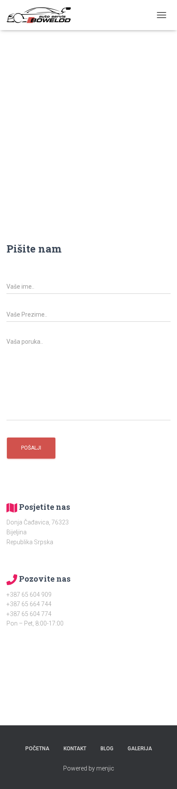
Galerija (140, 749)
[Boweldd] (41, 15)
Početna (37, 749)
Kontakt (75, 749)
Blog (107, 749)
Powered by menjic (88, 768)
